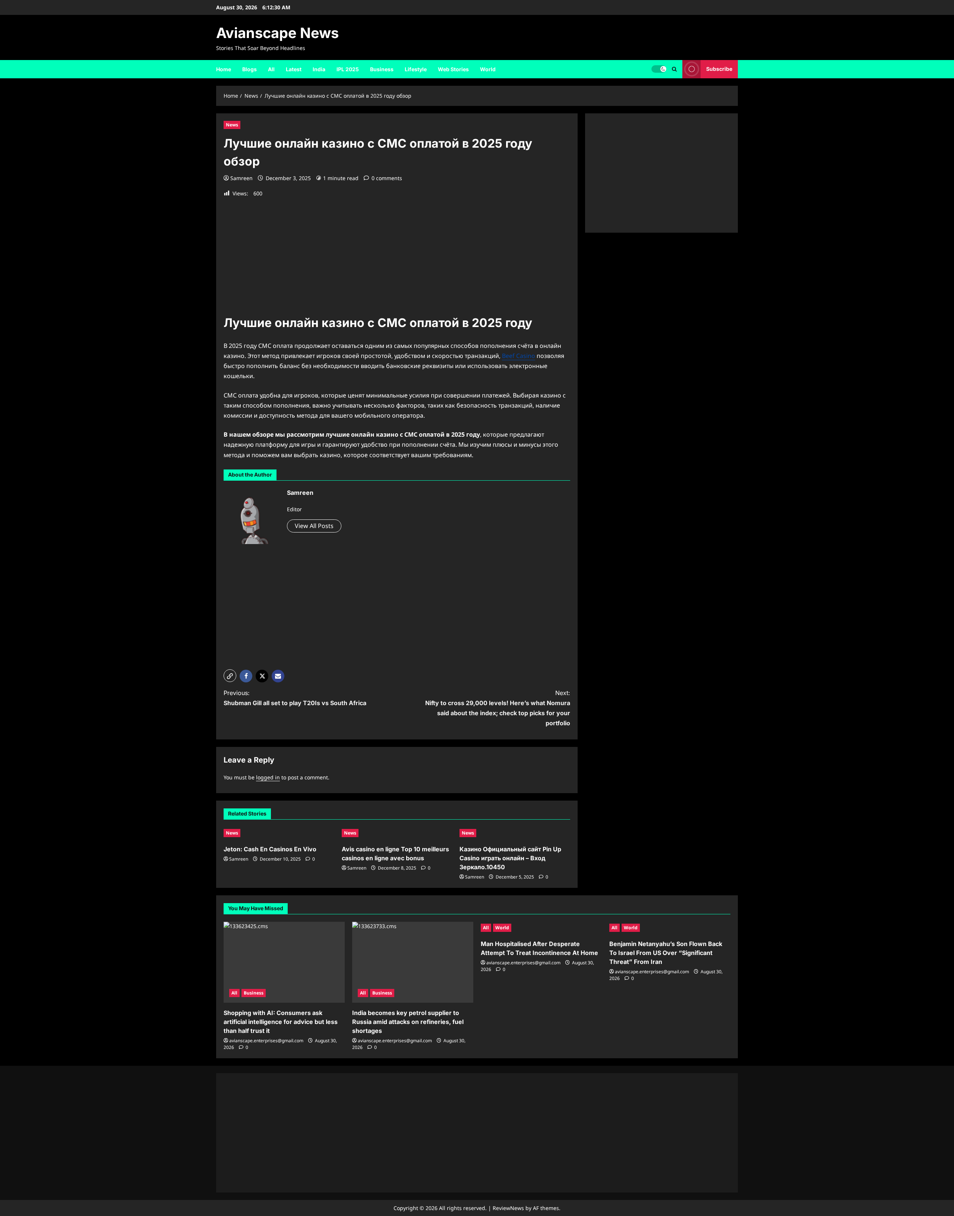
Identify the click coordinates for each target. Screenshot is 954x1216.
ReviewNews (508, 1208)
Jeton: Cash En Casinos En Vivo (270, 849)
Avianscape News (277, 32)
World (488, 69)
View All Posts (314, 526)
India (319, 69)
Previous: (295, 698)
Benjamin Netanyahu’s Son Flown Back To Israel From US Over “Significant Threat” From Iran (665, 952)
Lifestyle (416, 69)
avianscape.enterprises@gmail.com (266, 1040)
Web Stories (453, 69)
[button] (674, 69)
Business (382, 69)
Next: (497, 708)
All (271, 69)
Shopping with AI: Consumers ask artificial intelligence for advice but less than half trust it (281, 1021)
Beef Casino (518, 356)
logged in (268, 777)
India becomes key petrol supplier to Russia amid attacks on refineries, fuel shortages (408, 1021)
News (232, 125)
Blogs (249, 69)
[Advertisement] (397, 253)
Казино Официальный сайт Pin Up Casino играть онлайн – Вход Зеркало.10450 (510, 858)
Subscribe (719, 69)
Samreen (241, 178)
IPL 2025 (348, 69)
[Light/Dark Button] (658, 69)
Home (223, 69)
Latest (293, 69)
